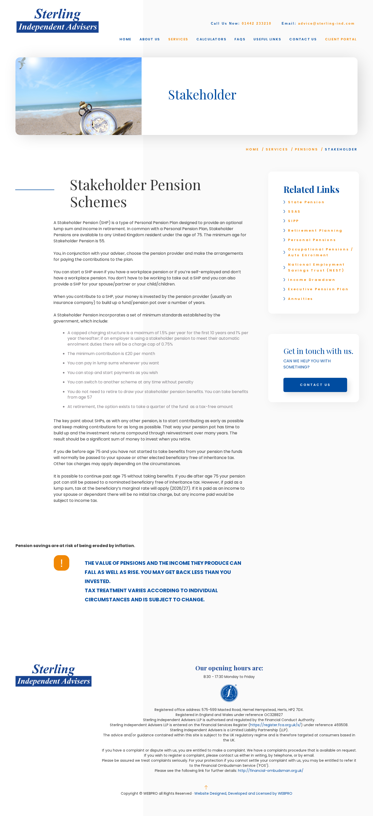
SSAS (294, 211)
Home (125, 39)
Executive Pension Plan (318, 289)
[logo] (57, 20)
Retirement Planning (315, 230)
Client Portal (341, 39)
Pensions (306, 149)
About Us (150, 39)
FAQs (239, 39)
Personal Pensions (312, 239)
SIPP (293, 220)
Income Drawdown (312, 279)
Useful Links (267, 39)
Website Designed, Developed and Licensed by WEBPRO (243, 793)
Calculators (211, 39)
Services (178, 39)
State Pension (306, 202)
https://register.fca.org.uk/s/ (275, 724)
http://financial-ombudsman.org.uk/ (270, 770)
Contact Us (303, 39)
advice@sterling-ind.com (326, 23)
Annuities (300, 298)
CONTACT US (315, 384)
